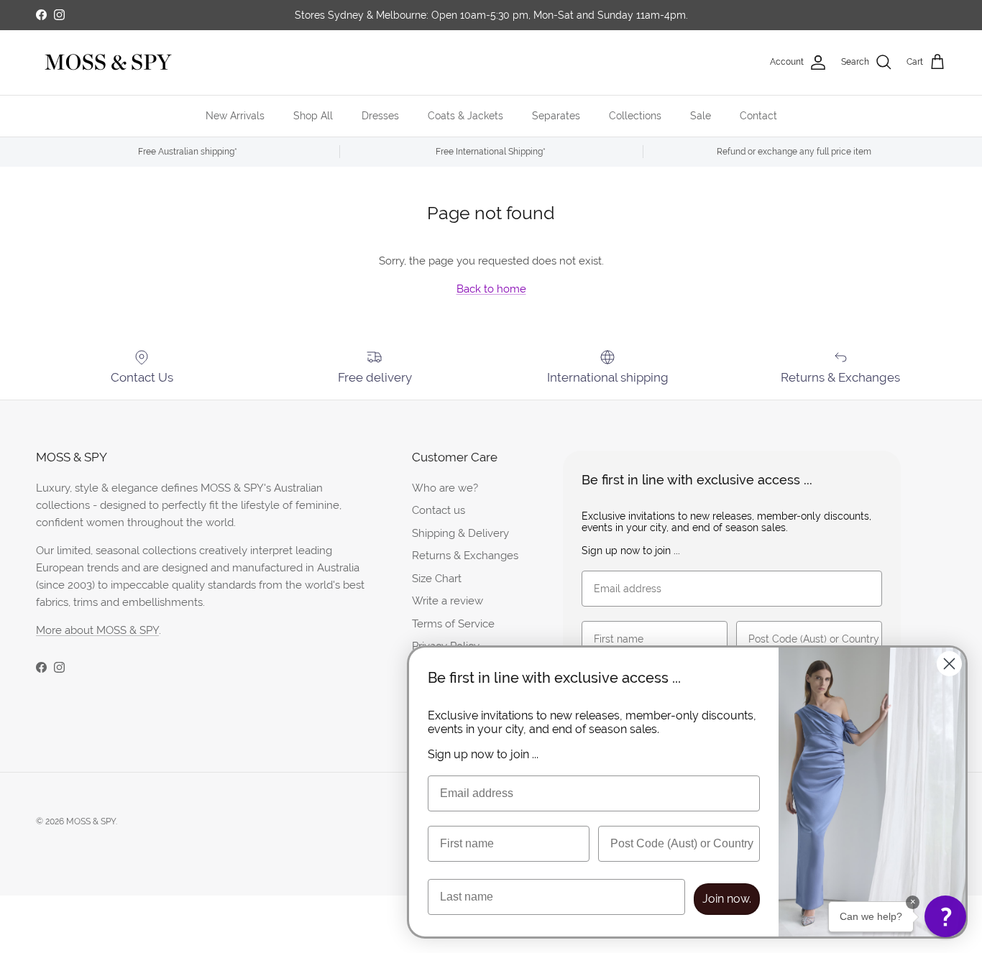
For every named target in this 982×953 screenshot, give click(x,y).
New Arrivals (235, 115)
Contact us (438, 510)
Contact (758, 115)
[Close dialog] (949, 663)
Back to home (491, 288)
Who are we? (445, 488)
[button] (945, 916)
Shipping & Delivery (460, 533)
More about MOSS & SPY (97, 630)
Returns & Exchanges (465, 555)
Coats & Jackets (465, 115)
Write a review (447, 600)
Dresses (380, 115)
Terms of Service (453, 623)
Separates (556, 115)
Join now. (726, 899)
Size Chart (437, 578)
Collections (635, 115)
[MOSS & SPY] (108, 62)
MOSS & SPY (91, 821)
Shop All (313, 115)
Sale (700, 115)
